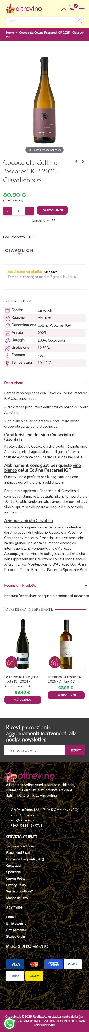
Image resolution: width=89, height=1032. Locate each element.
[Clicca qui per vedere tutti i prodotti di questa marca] (19, 251)
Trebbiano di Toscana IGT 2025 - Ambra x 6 (66, 679)
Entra (10, 917)
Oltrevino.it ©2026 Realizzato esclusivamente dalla (41, 1016)
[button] (9, 282)
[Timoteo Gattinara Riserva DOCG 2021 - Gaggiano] (76, 161)
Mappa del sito (17, 898)
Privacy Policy (16, 885)
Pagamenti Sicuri (18, 852)
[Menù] (82, 8)
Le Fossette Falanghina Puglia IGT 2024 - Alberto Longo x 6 (21, 682)
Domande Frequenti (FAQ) (25, 859)
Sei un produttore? (19, 891)
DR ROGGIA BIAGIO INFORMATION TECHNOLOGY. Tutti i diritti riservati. (44, 1023)
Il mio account (16, 923)
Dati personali (16, 930)
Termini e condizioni (20, 846)
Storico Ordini (15, 936)
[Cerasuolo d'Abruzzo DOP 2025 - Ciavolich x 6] (83, 161)
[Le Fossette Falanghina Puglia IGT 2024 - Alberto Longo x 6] (22, 644)
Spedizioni (13, 872)
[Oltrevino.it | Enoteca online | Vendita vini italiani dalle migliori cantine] (23, 8)
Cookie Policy (15, 878)
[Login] (64, 8)
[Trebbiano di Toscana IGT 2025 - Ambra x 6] (66, 644)
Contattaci (13, 865)
